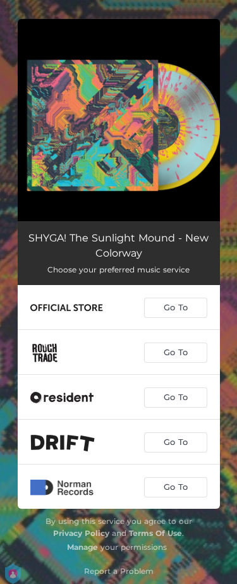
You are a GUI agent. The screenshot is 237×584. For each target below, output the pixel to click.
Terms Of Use (155, 533)
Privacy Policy (81, 533)
